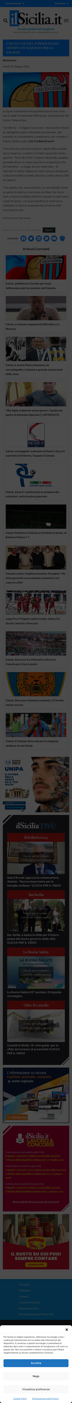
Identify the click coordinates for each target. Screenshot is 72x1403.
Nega (36, 1376)
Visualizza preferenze (36, 1389)
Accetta (36, 1363)
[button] (67, 1329)
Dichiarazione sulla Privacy (45, 1398)
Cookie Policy (20, 1398)
